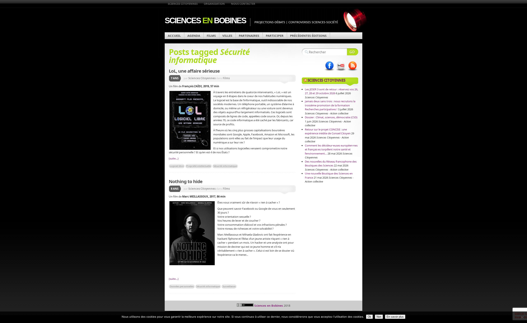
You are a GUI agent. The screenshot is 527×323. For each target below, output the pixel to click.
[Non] (522, 317)
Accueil (174, 36)
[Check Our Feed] (352, 71)
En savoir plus (395, 316)
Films (211, 36)
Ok (369, 316)
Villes (227, 36)
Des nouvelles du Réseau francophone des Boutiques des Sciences (331, 163)
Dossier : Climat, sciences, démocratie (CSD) (331, 117)
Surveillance (229, 286)
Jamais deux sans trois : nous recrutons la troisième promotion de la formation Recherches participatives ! (330, 105)
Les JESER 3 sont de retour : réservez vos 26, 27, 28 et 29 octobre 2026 (331, 91)
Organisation (214, 4)
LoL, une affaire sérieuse (194, 71)
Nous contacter (243, 4)
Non (379, 316)
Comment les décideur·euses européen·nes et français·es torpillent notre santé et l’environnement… (331, 149)
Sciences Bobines (205, 20)
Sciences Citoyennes (183, 4)
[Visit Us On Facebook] (329, 71)
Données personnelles (182, 286)
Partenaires (249, 36)
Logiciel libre (177, 165)
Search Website (352, 51)
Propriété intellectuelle (198, 165)
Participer (274, 36)
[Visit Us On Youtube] (341, 71)
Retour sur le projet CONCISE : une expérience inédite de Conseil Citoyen (328, 131)
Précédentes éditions (308, 36)
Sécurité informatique (225, 165)
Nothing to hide (185, 181)
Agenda (193, 36)
